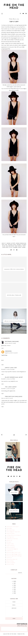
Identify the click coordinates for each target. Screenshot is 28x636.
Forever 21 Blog (10, 564)
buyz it (4, 243)
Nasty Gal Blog (10, 561)
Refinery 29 (9, 540)
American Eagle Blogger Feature (14, 554)
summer (15, 247)
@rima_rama (24, 626)
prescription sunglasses (13, 396)
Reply (2, 348)
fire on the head (14, 6)
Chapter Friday (10, 543)
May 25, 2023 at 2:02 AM (7, 398)
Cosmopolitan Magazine (12, 548)
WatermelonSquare (12, 341)
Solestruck (9, 557)
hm (6, 244)
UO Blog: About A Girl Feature (14, 535)
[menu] (2, 14)
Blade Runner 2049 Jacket (14, 377)
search (20, 572)
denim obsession (21, 243)
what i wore (22, 247)
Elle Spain (9, 542)
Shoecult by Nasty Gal (12, 559)
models (19, 244)
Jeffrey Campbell (11, 547)
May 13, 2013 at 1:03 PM (10, 343)
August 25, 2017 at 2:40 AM (11, 353)
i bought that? (12, 244)
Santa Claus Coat (11, 367)
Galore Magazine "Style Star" (13, 531)
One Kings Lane (10, 537)
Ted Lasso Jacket (11, 386)
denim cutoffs (11, 243)
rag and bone (10, 246)
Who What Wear (11, 530)
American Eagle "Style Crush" (14, 552)
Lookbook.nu (10, 550)
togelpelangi (4, 355)
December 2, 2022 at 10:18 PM (8, 379)
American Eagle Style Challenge (14, 555)
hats (3, 244)
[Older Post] (26, 435)
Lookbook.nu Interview (12, 538)
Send (14, 618)
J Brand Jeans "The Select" (13, 526)
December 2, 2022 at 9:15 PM (7, 369)
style (11, 247)
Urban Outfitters (10, 545)
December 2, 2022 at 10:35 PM (8, 388)
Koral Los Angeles (11, 562)
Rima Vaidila (18, 246)
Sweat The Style (10, 533)
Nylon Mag (9, 528)
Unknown (8, 351)
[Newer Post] (1, 435)
